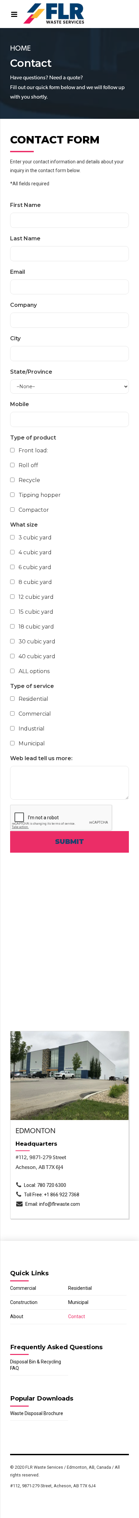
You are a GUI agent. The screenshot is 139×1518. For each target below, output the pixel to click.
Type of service (32, 686)
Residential (80, 1288)
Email (17, 272)
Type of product (33, 437)
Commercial (23, 1288)
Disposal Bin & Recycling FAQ (35, 1365)
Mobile (19, 404)
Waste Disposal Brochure (36, 1413)
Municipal (78, 1302)
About (16, 1316)
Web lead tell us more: (41, 758)
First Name (25, 205)
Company (23, 305)
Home (20, 48)
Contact (76, 1316)
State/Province (31, 372)
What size (24, 525)
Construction (23, 1302)
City (15, 338)
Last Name (25, 238)
